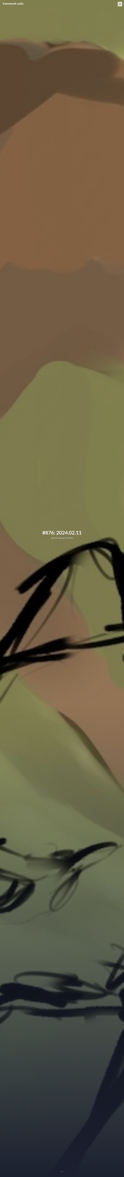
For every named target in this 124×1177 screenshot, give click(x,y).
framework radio (13, 3)
